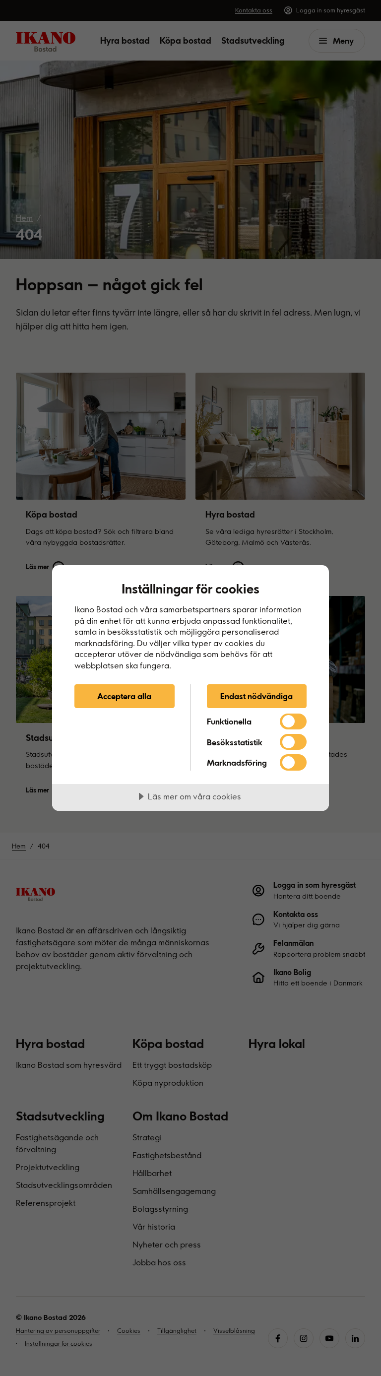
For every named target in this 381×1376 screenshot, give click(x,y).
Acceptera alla (124, 696)
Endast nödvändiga (256, 696)
